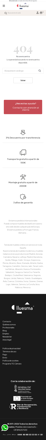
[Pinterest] (17, 370)
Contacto (7, 321)
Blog (5, 330)
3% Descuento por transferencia (23, 137)
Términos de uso (9, 351)
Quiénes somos (9, 324)
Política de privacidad (11, 348)
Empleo (6, 333)
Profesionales (8, 327)
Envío (5, 357)
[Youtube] (34, 370)
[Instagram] (28, 370)
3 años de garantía (23, 202)
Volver (23, 80)
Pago (5, 354)
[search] (6, 13)
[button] (23, 107)
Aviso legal (7, 340)
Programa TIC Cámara (12, 363)
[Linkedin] (23, 370)
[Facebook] (11, 370)
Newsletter (7, 336)
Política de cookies (11, 360)
